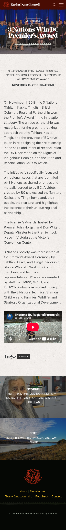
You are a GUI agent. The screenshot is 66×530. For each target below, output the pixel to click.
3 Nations (23, 356)
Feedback (41, 496)
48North (52, 513)
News (23, 491)
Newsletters (38, 491)
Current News (33, 20)
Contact (56, 496)
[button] (61, 4)
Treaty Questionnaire (18, 496)
